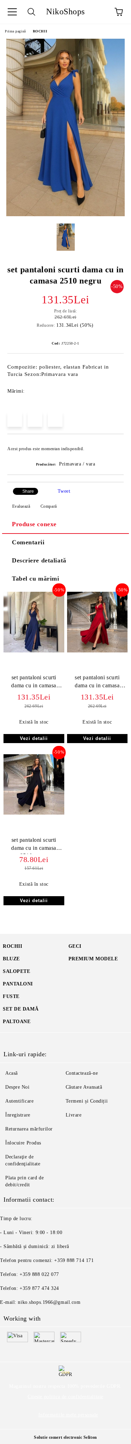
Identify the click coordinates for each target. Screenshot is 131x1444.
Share (28, 491)
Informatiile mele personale (68, 1414)
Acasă (11, 1073)
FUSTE (11, 996)
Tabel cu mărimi (35, 578)
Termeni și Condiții (87, 1101)
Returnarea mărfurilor (29, 1129)
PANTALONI (18, 983)
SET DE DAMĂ (20, 1009)
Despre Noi (17, 1087)
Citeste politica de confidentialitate (65, 1396)
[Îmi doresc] (114, 445)
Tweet (64, 491)
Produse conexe (34, 524)
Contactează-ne (82, 1073)
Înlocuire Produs (23, 1143)
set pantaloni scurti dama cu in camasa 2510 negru (33, 682)
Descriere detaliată (39, 560)
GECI (74, 946)
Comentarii (28, 542)
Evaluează (21, 506)
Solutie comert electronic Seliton (65, 1437)
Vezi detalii (34, 738)
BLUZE (11, 958)
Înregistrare (17, 1115)
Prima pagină (15, 31)
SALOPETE (16, 971)
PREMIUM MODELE (93, 958)
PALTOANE (16, 1021)
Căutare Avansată (84, 1087)
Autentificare (19, 1101)
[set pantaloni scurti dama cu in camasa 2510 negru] (65, 214)
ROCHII (40, 31)
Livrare (74, 1115)
